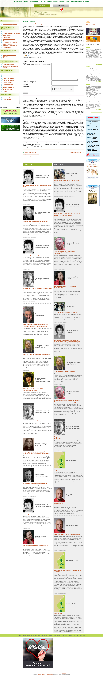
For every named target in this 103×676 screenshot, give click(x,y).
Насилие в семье (26, 304)
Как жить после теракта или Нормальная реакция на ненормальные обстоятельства (67, 215)
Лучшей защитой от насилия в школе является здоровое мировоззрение (35, 546)
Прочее (5, 91)
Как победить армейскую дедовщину (35, 221)
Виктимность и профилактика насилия (31, 167)
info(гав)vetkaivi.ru (41, 674)
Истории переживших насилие (60, 450)
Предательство (59, 470)
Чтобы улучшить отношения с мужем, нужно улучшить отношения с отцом (35, 325)
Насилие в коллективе (8, 85)
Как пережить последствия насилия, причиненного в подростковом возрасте (67, 341)
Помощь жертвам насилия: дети (60, 322)
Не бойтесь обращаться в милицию (35, 483)
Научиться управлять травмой (33, 255)
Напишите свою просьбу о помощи (32, 24)
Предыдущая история (30, 152)
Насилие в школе (26, 528)
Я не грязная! (58, 613)
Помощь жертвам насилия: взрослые (9, 55)
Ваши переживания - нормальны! (34, 514)
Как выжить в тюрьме (8, 87)
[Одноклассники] (25, 56)
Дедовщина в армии (27, 204)
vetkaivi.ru (64, 673)
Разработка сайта (50, 674)
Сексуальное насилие (8, 78)
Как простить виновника (28, 402)
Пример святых (7, 47)
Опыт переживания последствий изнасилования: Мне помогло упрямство (36, 452)
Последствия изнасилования (28, 437)
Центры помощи (7, 99)
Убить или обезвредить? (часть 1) (65, 312)
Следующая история (76, 152)
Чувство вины (25, 337)
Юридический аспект (8, 97)
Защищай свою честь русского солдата (67, 180)
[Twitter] (24, 56)
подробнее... (99, 64)
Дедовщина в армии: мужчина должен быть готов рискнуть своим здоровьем (67, 401)
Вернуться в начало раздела (31, 154)
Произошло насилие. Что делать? (29, 466)
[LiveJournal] (28, 56)
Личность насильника (58, 418)
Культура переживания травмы (64, 371)
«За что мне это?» (26, 269)
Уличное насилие (57, 300)
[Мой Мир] (27, 56)
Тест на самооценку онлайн (10, 24)
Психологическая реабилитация (29, 237)
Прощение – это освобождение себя (35, 421)
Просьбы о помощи (29, 21)
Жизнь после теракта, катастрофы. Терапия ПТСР (64, 196)
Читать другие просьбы (96, 112)
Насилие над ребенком (8, 80)
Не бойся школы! (59, 503)
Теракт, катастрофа (7, 89)
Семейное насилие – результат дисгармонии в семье (33, 389)
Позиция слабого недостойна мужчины (67, 534)
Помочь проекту (90, 24)
